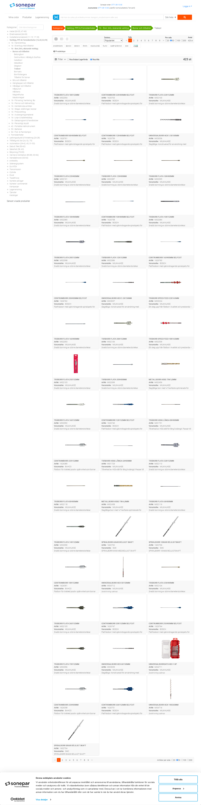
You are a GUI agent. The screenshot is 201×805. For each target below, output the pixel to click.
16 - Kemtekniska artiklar (21, 106)
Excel (12, 175)
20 (168, 40)
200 (184, 40)
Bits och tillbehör (20, 80)
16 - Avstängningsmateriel (22, 114)
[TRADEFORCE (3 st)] (135, 46)
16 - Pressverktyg (18, 111)
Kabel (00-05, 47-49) (18, 31)
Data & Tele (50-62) (18, 146)
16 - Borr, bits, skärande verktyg (24, 48)
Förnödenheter (17, 134)
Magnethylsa (18, 94)
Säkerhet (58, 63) (17, 149)
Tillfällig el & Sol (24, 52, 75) (21, 140)
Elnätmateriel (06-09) (18, 34)
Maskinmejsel (18, 97)
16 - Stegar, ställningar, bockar (24, 109)
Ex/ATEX (13, 166)
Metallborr (18, 63)
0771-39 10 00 (116, 5)
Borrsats (17, 71)
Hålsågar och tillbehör (22, 86)
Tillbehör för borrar (22, 77)
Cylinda (13, 172)
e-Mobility (14, 160)
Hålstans (16, 91)
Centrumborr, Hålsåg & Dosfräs (27, 57)
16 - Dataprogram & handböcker (24, 120)
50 (173, 40)
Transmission (15, 169)
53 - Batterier (16, 129)
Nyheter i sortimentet (18, 183)
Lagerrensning (16, 189)
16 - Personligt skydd (20, 123)
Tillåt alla (178, 779)
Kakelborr (18, 60)
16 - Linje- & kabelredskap (21, 117)
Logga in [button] (186, 6)
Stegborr (17, 65)
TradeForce (14, 178)
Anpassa (176, 788)
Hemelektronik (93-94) (19, 157)
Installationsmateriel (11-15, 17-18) (24, 37)
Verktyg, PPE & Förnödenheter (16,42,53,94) (28, 40)
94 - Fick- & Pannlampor (21, 132)
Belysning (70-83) (17, 152)
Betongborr (19, 54)
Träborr (17, 68)
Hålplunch (17, 88)
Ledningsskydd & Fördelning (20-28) (25, 137)
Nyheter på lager (17, 180)
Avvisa (178, 797)
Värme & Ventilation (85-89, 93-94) (24, 155)
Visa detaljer (42, 799)
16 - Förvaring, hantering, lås (23, 100)
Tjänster (13, 192)
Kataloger (14, 195)
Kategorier (12, 27)
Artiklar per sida (163, 760)
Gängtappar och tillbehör (23, 83)
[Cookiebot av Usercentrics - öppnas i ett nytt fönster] (18, 800)
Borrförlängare (20, 74)
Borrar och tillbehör (21, 51)
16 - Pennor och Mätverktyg (22, 103)
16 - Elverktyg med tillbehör (22, 45)
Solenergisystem (17, 163)
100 (178, 40)
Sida (130, 37)
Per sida (168, 37)
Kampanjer (14, 186)
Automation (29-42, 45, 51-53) (22, 143)
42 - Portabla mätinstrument (23, 126)
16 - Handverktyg (18, 42)
